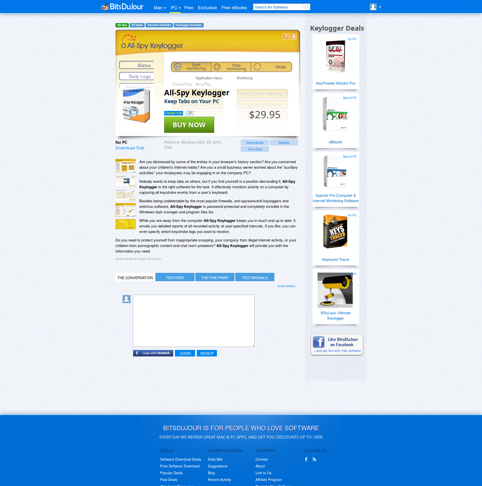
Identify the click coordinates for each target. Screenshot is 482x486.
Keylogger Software (188, 25)
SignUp (207, 353)
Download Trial (129, 148)
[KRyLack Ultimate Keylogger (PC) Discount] (335, 288)
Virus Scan (255, 149)
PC (174, 7)
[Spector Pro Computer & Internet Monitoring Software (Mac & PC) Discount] (335, 170)
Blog (211, 472)
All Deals (137, 25)
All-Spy (122, 25)
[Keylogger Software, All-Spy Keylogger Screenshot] (125, 224)
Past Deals (168, 479)
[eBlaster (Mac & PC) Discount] (335, 111)
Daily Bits (215, 459)
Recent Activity (219, 479)
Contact (262, 459)
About (260, 465)
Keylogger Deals (337, 28)
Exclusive (207, 7)
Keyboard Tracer (335, 259)
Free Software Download (180, 465)
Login (185, 353)
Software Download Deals (180, 459)
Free (188, 7)
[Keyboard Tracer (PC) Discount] (335, 229)
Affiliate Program (269, 479)
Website (283, 142)
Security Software (159, 25)
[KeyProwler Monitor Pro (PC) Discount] (335, 53)
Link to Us (263, 472)
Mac (158, 7)
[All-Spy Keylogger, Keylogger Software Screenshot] (125, 195)
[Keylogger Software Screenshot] (125, 181)
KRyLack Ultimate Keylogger (336, 315)
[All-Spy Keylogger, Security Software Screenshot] (125, 210)
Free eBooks (234, 7)
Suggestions (217, 465)
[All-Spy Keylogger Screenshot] (125, 166)
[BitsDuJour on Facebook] (307, 459)
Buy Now (189, 124)
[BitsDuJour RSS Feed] (315, 459)
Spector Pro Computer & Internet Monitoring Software (336, 198)
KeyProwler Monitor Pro (335, 83)
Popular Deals (171, 472)
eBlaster (335, 141)
